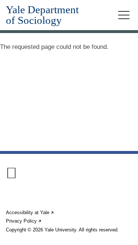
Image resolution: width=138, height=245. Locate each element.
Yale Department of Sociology (42, 15)
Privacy (24, 221)
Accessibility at (30, 212)
